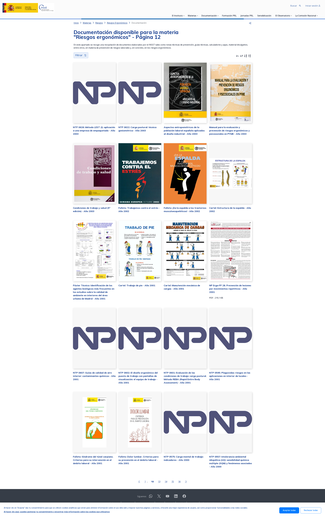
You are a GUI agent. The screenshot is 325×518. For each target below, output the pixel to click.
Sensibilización (264, 16)
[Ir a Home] (28, 8)
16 (179, 481)
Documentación (209, 16)
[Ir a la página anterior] (139, 481)
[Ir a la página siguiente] (186, 481)
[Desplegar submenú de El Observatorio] (291, 16)
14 (166, 481)
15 (173, 481)
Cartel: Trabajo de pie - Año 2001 (136, 285)
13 (159, 481)
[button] (250, 22)
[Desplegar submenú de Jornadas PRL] (254, 16)
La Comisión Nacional (305, 16)
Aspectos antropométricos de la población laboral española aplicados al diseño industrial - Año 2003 (184, 130)
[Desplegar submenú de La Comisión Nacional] (317, 16)
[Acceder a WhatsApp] (151, 497)
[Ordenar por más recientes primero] (237, 56)
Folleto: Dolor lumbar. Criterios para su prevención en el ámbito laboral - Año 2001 (138, 460)
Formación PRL (229, 16)
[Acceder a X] (159, 497)
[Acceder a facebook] (184, 497)
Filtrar (79, 55)
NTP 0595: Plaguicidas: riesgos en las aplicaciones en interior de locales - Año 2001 (229, 376)
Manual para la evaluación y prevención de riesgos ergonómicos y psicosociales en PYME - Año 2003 (229, 130)
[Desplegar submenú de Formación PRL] (237, 16)
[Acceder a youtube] (167, 497)
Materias (192, 16)
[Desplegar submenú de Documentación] (218, 16)
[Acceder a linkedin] (176, 497)
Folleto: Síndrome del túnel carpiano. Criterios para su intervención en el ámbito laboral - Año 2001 (93, 460)
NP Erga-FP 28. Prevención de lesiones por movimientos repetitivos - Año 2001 (230, 288)
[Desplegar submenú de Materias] (197, 16)
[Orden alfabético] (245, 56)
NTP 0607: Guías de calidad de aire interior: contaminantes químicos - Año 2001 (94, 376)
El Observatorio (282, 16)
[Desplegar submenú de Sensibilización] (272, 16)
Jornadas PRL (247, 16)
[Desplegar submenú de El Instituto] (184, 16)
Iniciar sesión (311, 5)
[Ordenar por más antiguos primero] (241, 56)
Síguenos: (142, 496)
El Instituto (177, 16)
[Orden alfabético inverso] (249, 56)
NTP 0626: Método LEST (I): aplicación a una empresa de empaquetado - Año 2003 (94, 130)
